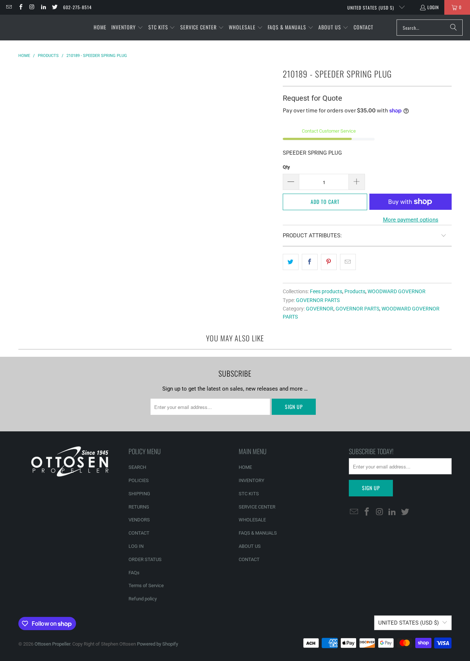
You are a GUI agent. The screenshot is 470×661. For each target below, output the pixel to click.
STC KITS (249, 493)
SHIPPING (139, 493)
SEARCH (137, 467)
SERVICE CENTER (257, 507)
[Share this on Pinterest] (329, 262)
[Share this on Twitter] (291, 262)
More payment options (410, 219)
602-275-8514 (77, 7)
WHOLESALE (252, 519)
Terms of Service (146, 585)
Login (433, 7)
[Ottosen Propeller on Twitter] (54, 7)
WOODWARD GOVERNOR (397, 291)
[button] (127, 27)
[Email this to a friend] (348, 262)
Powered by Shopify (157, 644)
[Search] (453, 27)
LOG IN (136, 546)
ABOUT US (250, 546)
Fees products (326, 291)
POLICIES (139, 480)
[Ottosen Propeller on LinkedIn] (43, 7)
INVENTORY (251, 480)
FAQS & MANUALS (258, 533)
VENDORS (139, 519)
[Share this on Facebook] (310, 262)
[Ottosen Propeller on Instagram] (32, 7)
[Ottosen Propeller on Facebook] (20, 7)
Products (354, 291)
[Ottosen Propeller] (41, 27)
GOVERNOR (319, 309)
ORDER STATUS (145, 559)
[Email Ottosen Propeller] (9, 7)
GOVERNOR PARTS (318, 300)
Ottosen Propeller (52, 644)
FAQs (134, 572)
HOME (245, 467)
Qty (286, 167)
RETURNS (139, 507)
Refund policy (143, 598)
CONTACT (139, 533)
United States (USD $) (371, 7)
